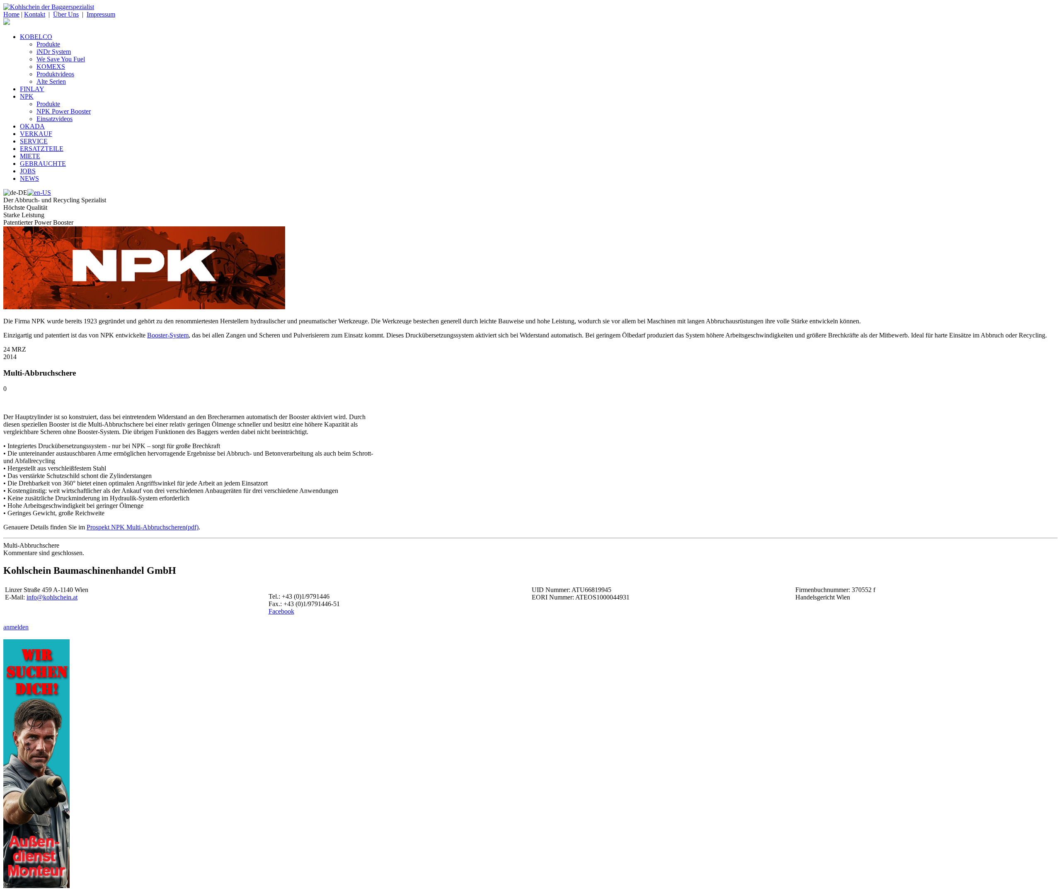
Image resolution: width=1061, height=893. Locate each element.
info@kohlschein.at (52, 597)
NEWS (29, 178)
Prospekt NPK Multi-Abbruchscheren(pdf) (143, 527)
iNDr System (53, 51)
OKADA (32, 126)
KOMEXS (50, 66)
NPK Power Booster (63, 111)
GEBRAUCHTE (43, 163)
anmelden (16, 627)
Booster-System (168, 335)
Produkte (48, 44)
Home (11, 14)
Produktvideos (55, 74)
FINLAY (32, 88)
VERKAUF (36, 133)
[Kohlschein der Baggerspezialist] (48, 6)
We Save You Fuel (60, 59)
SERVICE (34, 141)
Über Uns (66, 14)
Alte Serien (51, 81)
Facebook (281, 611)
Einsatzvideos (54, 118)
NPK (27, 96)
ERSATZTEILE (41, 148)
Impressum (101, 14)
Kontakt (34, 14)
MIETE (30, 156)
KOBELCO (36, 36)
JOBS (28, 171)
